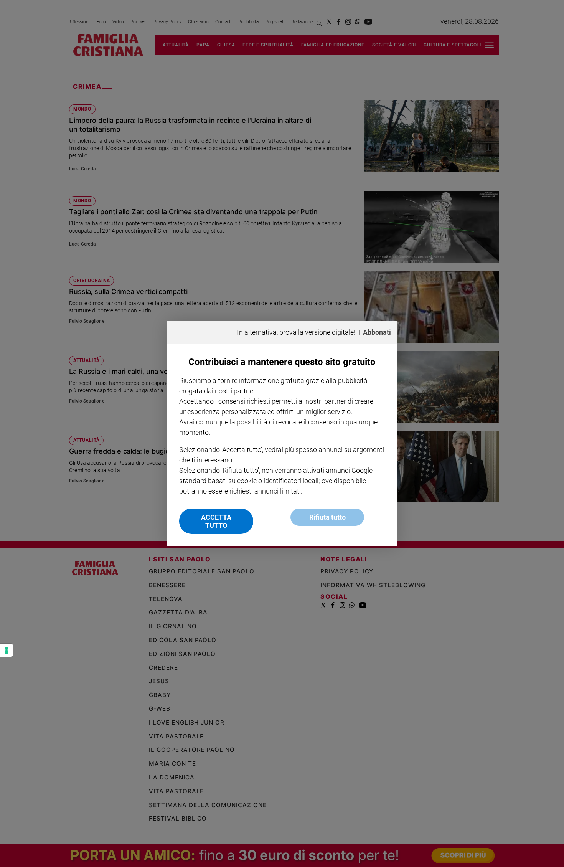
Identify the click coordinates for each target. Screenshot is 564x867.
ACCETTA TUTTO (216, 521)
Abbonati (377, 332)
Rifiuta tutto (327, 517)
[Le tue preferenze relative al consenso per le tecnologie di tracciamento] (6, 650)
